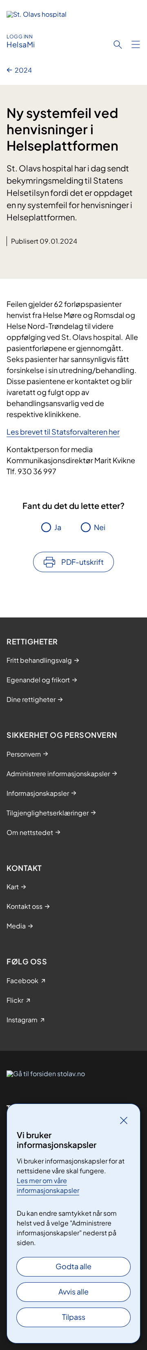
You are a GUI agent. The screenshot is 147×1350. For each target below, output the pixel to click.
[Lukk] (123, 1120)
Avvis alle (73, 1291)
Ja (57, 527)
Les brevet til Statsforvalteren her (63, 431)
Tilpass (73, 1316)
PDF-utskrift (82, 561)
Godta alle (73, 1266)
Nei (99, 527)
